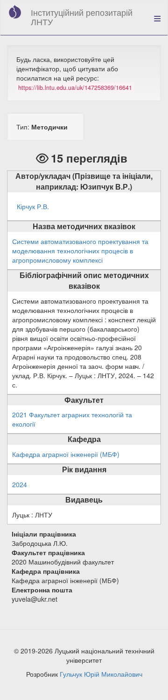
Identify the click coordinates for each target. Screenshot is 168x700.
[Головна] (14, 11)
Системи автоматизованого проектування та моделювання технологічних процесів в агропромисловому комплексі (80, 251)
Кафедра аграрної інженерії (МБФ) (65, 454)
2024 (19, 484)
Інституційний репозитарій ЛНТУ (82, 16)
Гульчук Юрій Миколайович (101, 674)
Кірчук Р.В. (33, 206)
